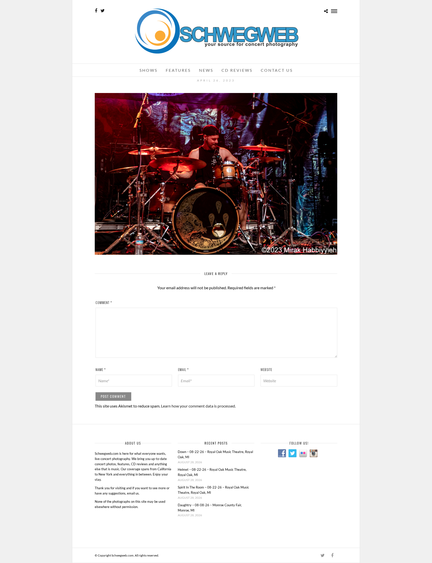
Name (101, 369)
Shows (149, 70)
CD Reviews (237, 70)
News (206, 70)
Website (266, 369)
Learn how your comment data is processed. (198, 406)
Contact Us (277, 70)
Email (183, 369)
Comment (104, 302)
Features (178, 70)
